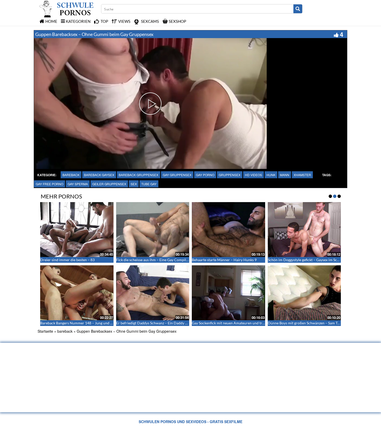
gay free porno (49, 184)
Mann (284, 175)
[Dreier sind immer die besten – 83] (77, 229)
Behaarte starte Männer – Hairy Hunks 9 (224, 260)
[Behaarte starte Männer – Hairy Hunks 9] (228, 229)
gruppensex (230, 175)
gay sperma (78, 184)
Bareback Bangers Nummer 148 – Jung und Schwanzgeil (85, 323)
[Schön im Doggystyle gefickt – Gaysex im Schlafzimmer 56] (304, 229)
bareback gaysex (99, 175)
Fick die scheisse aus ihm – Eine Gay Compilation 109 (158, 260)
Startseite (45, 331)
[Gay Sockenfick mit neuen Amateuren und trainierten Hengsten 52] (228, 292)
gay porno (205, 175)
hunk (271, 175)
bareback (71, 175)
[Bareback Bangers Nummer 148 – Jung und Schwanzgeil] (77, 292)
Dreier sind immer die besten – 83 (67, 260)
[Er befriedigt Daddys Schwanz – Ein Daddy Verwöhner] (152, 292)
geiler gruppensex (109, 184)
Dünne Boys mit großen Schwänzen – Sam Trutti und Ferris (315, 323)
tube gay (149, 184)
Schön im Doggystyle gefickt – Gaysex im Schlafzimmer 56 (314, 260)
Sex (134, 184)
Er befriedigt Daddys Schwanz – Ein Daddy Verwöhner (159, 323)
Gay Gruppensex (177, 175)
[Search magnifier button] (297, 8)
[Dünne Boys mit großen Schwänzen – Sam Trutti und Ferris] (304, 292)
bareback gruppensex (138, 175)
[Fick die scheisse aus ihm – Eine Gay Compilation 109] (152, 229)
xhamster (302, 175)
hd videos (253, 175)
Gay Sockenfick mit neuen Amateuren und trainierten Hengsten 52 (245, 323)
